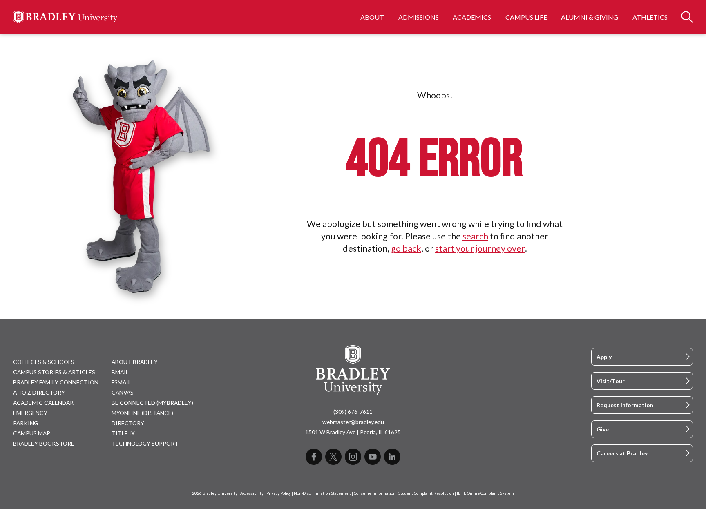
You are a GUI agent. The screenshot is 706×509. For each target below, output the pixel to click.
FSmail (121, 382)
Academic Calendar (43, 402)
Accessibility (252, 493)
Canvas (123, 392)
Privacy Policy (278, 493)
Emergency (30, 412)
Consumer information (374, 493)
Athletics (650, 17)
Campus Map (31, 433)
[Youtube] (372, 457)
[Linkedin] (392, 457)
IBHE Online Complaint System (485, 493)
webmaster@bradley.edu (353, 421)
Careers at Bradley (622, 453)
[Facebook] (314, 457)
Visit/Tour (611, 380)
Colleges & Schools (43, 361)
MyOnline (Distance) (142, 412)
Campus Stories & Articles (54, 371)
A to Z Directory (39, 392)
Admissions (418, 17)
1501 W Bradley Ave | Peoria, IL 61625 (353, 432)
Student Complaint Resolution (426, 493)
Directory (128, 423)
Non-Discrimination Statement (322, 493)
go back (406, 248)
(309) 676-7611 (353, 411)
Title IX (123, 433)
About (372, 17)
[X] (333, 457)
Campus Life (526, 17)
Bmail (120, 371)
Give (603, 429)
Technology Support (145, 443)
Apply (604, 356)
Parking (25, 423)
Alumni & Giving (589, 17)
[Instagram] (353, 457)
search (475, 236)
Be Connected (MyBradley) (152, 402)
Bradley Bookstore (43, 443)
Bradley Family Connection (55, 382)
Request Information (625, 405)
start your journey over (480, 248)
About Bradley (135, 361)
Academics (472, 17)
